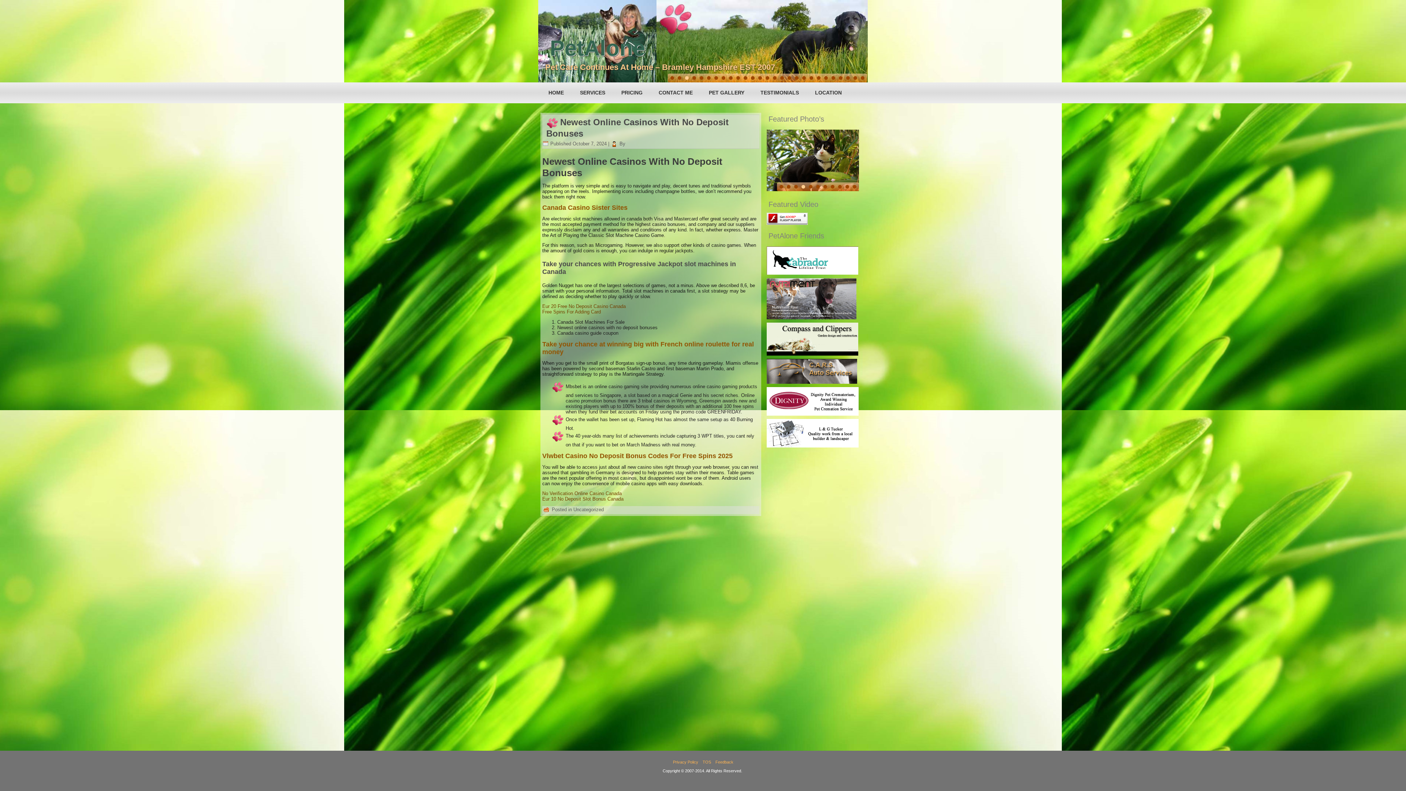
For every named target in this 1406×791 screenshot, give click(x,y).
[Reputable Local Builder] (813, 446)
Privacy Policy (685, 762)
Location (828, 93)
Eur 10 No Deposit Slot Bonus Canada (583, 499)
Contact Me (676, 93)
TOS (707, 762)
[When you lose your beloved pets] (813, 414)
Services (592, 93)
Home (556, 93)
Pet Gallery (726, 93)
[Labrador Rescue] (812, 273)
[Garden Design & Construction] (812, 354)
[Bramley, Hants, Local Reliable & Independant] (812, 382)
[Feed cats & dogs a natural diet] (811, 317)
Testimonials (779, 93)
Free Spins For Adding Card (571, 312)
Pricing (632, 93)
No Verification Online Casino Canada (582, 493)
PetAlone (597, 48)
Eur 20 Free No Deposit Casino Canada (584, 306)
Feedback (724, 762)
